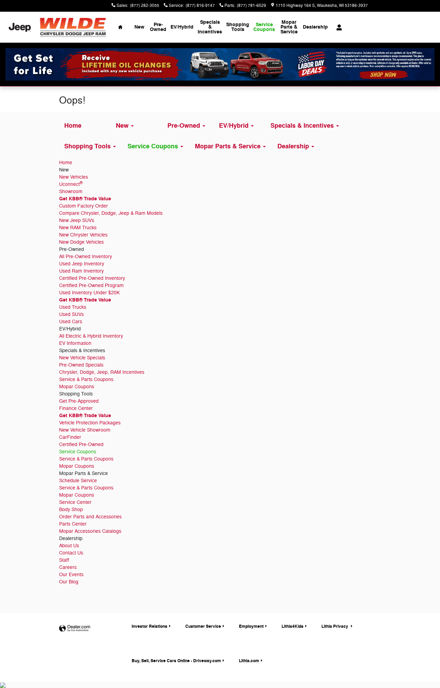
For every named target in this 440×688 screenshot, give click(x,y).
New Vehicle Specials (82, 358)
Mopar (289, 27)
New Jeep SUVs (76, 220)
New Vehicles (73, 177)
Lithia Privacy (335, 626)
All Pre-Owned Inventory (85, 257)
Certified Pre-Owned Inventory (92, 278)
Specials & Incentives (210, 27)
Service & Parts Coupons (86, 379)
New (139, 27)
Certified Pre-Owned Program (91, 285)
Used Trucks (72, 307)
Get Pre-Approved (79, 401)
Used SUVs (71, 314)
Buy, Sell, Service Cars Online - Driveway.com (176, 661)
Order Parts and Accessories (90, 517)
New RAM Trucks (78, 228)
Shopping (237, 27)
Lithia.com (249, 661)
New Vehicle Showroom (84, 430)
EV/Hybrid (182, 27)
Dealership (315, 27)
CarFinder (70, 437)
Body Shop (71, 509)
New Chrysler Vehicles (83, 235)
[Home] (19, 27)
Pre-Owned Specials (81, 365)
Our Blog (68, 582)
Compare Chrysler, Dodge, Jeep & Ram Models (111, 213)
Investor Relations (149, 626)
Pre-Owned (158, 27)
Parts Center (73, 524)
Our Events (71, 575)
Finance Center (76, 408)
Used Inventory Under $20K (89, 293)
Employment (251, 626)
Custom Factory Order (83, 206)
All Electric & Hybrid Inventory (91, 336)
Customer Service (203, 626)
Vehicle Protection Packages (90, 423)
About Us (69, 546)
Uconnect (70, 184)
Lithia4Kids (293, 626)
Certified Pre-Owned (81, 444)
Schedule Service (78, 481)
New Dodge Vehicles (81, 242)
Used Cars (70, 322)
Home (65, 163)
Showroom (70, 191)
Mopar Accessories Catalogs (90, 531)
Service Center (75, 502)
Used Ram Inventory (81, 271)
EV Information (75, 343)
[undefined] (220, 64)
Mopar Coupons (76, 387)
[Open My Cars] (337, 27)
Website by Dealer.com (74, 628)
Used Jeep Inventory (81, 264)
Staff (64, 560)
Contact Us (71, 553)
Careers (68, 567)
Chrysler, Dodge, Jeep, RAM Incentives (101, 372)
